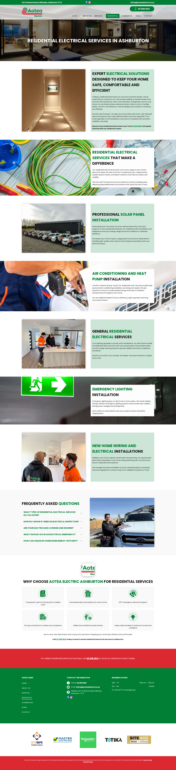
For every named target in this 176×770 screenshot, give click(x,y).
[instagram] (89, 2)
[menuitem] (76, 16)
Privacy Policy (88, 762)
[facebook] (86, 2)
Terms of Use (147, 760)
